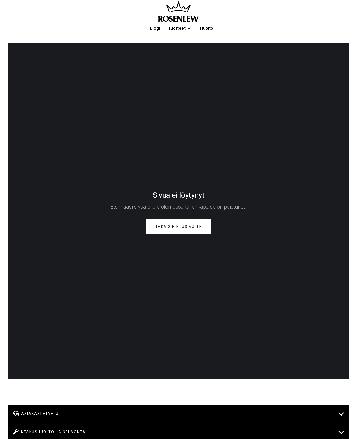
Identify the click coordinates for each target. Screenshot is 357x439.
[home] (178, 11)
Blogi (155, 28)
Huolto (206, 28)
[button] (180, 28)
